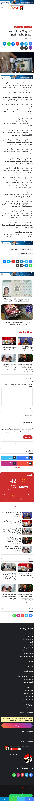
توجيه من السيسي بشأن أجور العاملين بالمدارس (9, 348)
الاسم (31, 408)
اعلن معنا (30, 645)
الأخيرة (17, 506)
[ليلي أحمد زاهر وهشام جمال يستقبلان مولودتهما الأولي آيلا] (8, 358)
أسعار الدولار (24, 82)
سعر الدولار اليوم (25, 253)
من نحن (31, 633)
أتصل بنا (30, 642)
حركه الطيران (29, 685)
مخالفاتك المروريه (28, 699)
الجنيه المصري (26, 249)
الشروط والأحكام (28, 653)
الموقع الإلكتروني (28, 422)
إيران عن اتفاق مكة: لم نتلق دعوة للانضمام (26, 348)
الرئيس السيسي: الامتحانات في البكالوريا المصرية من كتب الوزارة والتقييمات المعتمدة (12, 531)
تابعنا (16, 725)
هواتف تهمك (29, 708)
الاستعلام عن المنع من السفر (25, 676)
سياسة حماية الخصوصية (26, 656)
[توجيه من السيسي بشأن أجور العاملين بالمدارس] (8, 341)
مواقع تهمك (29, 705)
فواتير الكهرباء (29, 690)
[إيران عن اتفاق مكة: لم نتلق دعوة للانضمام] (25, 341)
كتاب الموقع (29, 696)
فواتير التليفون (29, 688)
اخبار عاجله (28, 27)
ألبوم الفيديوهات (28, 648)
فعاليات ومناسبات (28, 651)
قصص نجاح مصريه (28, 693)
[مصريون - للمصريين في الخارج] (17, 7)
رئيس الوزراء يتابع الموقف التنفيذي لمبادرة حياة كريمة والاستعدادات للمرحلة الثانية (25, 367)
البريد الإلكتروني (28, 415)
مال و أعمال (22, 23)
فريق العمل (29, 636)
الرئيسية (28, 23)
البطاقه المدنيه (28, 679)
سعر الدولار (13, 249)
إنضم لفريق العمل (28, 639)
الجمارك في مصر (28, 682)
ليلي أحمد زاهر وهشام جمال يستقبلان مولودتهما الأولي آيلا (9, 366)
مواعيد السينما (29, 702)
